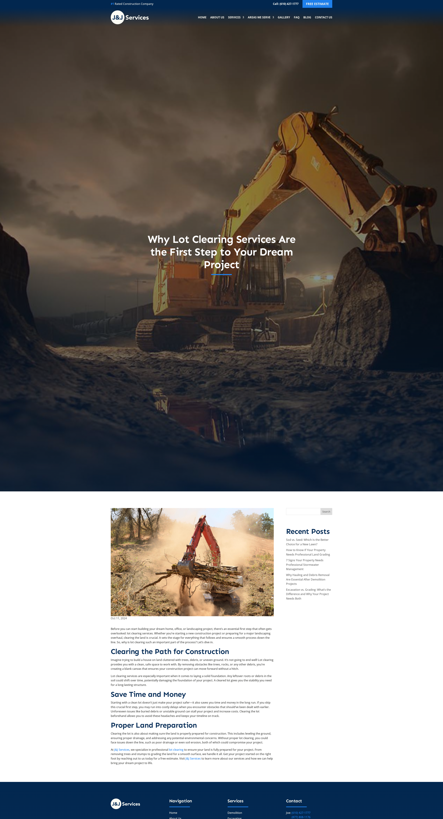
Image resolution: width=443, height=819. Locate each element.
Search (326, 511)
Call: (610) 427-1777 (286, 4)
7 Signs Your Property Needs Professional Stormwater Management (304, 564)
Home (202, 17)
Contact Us (323, 17)
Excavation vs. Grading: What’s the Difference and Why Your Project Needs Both (308, 594)
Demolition (235, 813)
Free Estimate (317, 4)
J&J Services (121, 750)
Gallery (284, 17)
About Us (217, 17)
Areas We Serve (259, 17)
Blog (307, 17)
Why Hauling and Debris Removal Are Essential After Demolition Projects (307, 579)
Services (234, 17)
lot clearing (176, 750)
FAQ (297, 17)
